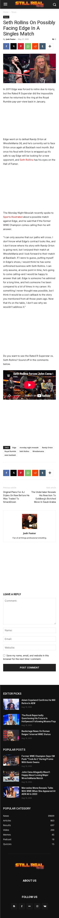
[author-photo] (29, 529)
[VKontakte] (45, 906)
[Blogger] (14, 906)
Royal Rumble (10, 451)
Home (5, 12)
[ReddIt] (35, 46)
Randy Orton (47, 447)
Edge (14, 447)
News (13, 12)
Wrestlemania (38, 451)
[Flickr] (29, 906)
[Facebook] (6, 46)
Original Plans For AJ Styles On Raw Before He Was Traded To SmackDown (16, 497)
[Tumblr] (42, 46)
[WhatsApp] (28, 46)
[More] (50, 46)
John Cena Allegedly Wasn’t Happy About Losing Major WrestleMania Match (36, 775)
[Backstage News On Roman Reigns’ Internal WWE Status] (11, 735)
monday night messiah (29, 447)
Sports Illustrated (12, 216)
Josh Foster (11, 39)
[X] (13, 46)
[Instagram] (37, 906)
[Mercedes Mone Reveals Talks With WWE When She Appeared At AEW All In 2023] (11, 792)
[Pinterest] (21, 46)
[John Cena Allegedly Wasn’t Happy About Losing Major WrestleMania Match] (11, 776)
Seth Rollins (26, 159)
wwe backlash (10, 455)
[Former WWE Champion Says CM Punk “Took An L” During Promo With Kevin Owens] (11, 760)
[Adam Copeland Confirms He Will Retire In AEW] (11, 704)
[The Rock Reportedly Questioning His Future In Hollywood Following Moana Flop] (11, 719)
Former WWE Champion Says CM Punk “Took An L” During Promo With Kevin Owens (38, 759)
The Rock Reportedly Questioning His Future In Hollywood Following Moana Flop (39, 718)
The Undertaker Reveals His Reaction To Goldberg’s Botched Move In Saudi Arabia (43, 497)
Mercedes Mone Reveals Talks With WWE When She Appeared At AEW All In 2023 (39, 791)
